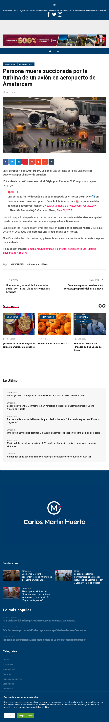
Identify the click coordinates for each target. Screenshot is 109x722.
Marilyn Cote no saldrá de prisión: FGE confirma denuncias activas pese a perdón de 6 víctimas (51, 445)
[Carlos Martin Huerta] (54, 515)
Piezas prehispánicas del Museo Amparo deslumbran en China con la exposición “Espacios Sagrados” (53, 421)
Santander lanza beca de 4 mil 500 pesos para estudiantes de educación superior (49, 456)
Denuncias (8, 688)
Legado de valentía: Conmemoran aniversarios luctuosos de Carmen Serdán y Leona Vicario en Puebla (51, 10)
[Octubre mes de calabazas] (19, 324)
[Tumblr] (51, 162)
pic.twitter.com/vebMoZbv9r (81, 206)
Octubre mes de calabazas (17, 343)
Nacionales (8, 664)
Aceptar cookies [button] (26, 715)
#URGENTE (17, 192)
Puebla (6, 659)
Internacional (26, 64)
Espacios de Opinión (12, 679)
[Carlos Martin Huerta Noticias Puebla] (54, 30)
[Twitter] (12, 162)
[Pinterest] (25, 162)
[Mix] (45, 162)
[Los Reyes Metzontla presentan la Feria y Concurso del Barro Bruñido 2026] (11, 575)
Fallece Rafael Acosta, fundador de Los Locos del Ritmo (52, 347)
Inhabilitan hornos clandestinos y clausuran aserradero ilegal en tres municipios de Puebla (53, 433)
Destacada (10, 64)
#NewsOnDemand (53, 206)
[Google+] (32, 162)
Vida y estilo (12, 317)
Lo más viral (83, 321)
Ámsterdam (34, 264)
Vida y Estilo (8, 683)
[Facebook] (6, 162)
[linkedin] (19, 162)
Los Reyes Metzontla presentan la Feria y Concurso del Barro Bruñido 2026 (45, 395)
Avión (45, 264)
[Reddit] (38, 162)
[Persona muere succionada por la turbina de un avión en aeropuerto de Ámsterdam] (54, 124)
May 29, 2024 (64, 210)
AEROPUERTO (18, 264)
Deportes (7, 674)
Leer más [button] (9, 715)
